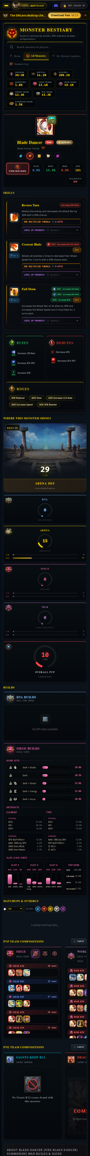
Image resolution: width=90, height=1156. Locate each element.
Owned (79, 941)
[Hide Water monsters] (37, 908)
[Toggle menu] (6, 5)
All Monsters (38, 56)
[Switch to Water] (20, 156)
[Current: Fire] (29, 156)
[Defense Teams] (54, 954)
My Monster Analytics (69, 56)
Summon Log (21, 63)
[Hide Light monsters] (56, 908)
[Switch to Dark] (57, 156)
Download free (64, 15)
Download (37, 5)
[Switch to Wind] (39, 156)
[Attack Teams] (45, 954)
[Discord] (56, 6)
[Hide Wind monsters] (50, 908)
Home (17, 56)
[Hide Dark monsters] (63, 908)
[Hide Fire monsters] (44, 908)
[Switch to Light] (48, 156)
